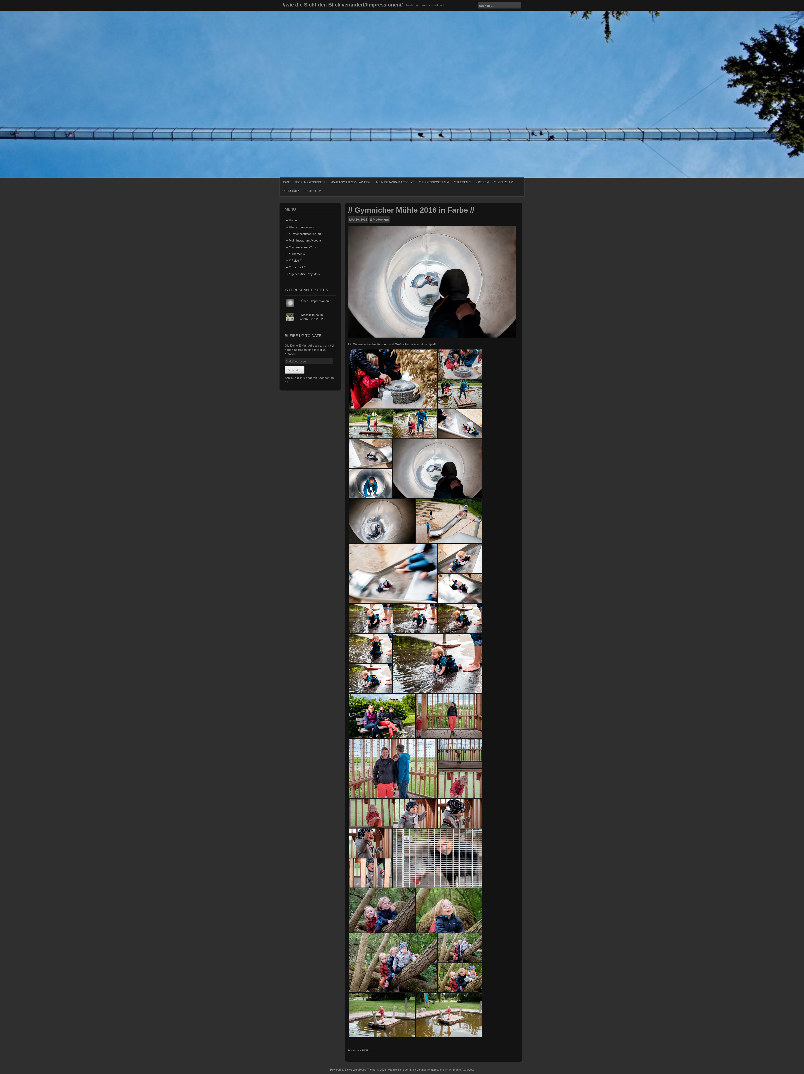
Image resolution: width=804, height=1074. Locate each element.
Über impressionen (310, 182)
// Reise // (482, 182)
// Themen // (462, 182)
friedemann (381, 219)
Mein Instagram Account (395, 182)
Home (286, 182)
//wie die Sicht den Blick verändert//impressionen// (343, 5)
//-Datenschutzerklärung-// (350, 182)
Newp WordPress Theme (360, 1069)
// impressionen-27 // (434, 182)
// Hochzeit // (503, 182)
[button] (393, 379)
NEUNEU (364, 1050)
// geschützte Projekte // (301, 191)
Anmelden (294, 370)
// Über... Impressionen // (315, 301)
